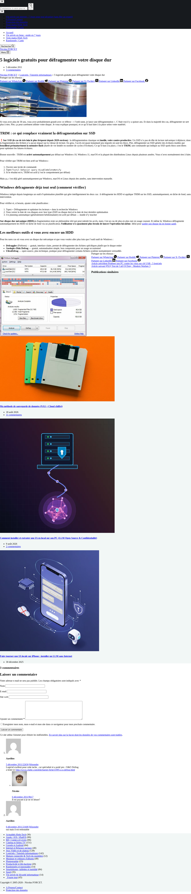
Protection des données (17, 890)
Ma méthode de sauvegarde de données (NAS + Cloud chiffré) (31, 406)
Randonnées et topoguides (18, 866)
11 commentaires (14, 415)
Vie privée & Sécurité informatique (22, 874)
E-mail (3, 691)
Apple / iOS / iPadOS (16, 837)
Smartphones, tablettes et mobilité (21, 869)
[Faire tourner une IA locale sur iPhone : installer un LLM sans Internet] (49, 650)
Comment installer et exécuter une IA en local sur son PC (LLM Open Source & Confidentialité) (48, 538)
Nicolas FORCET (8, 49)
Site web (4, 697)
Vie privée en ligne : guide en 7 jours (23, 35)
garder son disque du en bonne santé (159, 223)
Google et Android (15, 845)
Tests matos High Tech (16, 38)
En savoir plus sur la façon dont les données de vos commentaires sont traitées (85, 735)
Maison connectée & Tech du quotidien (24, 856)
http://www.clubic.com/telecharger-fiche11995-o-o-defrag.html (45, 770)
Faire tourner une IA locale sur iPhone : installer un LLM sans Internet (36, 656)
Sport (8, 872)
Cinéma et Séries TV (16, 842)
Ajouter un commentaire (12, 719)
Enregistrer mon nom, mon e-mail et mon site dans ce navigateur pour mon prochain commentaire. (49, 724)
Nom (2, 686)
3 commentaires (13, 70)
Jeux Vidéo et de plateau (17, 850)
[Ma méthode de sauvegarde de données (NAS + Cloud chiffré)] (57, 400)
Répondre (33, 764)
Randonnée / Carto (15, 40)
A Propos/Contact (14, 887)
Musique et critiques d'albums (20, 858)
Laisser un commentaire (11, 730)
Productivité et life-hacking (18, 864)
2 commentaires (13, 546)
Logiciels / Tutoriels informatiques (36, 75)
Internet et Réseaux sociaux (19, 848)
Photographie (12, 861)
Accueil (9, 32)
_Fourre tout (12, 877)
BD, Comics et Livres (16, 840)
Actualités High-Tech (16, 834)
